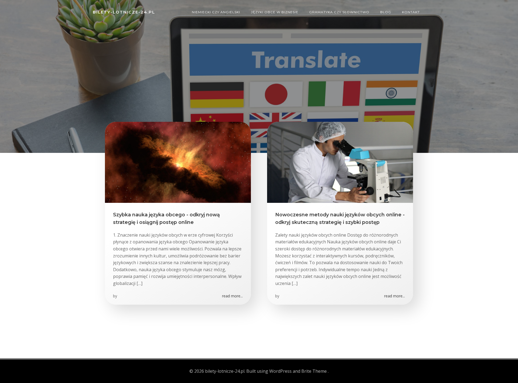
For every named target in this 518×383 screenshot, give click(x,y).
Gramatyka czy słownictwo (339, 12)
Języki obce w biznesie (274, 12)
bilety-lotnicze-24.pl (124, 12)
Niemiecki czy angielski (216, 12)
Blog (385, 12)
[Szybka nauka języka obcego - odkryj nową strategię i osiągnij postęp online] (178, 162)
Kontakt (411, 12)
